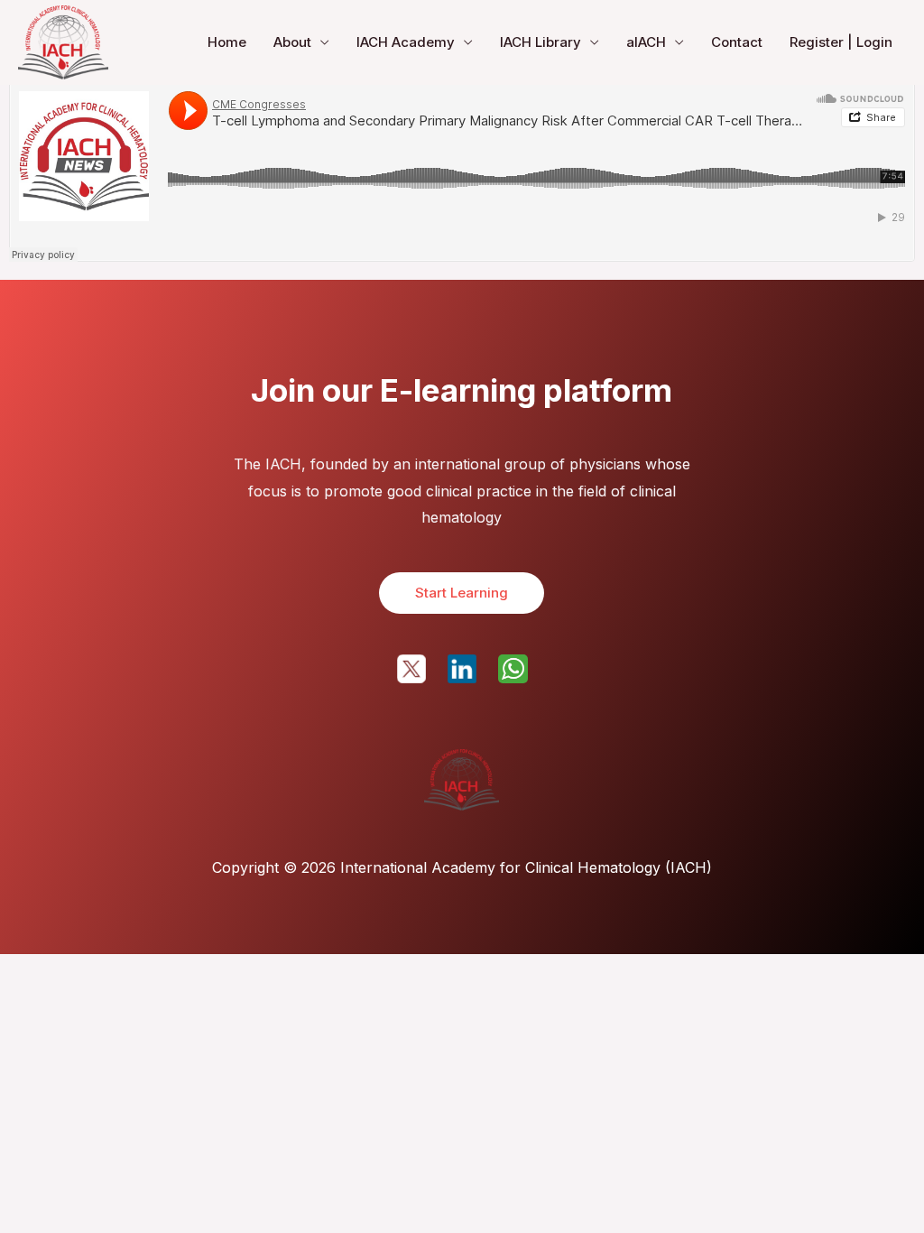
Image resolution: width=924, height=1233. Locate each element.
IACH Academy (405, 42)
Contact (736, 42)
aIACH (646, 42)
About (292, 42)
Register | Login (841, 42)
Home (227, 42)
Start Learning (461, 592)
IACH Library (540, 42)
